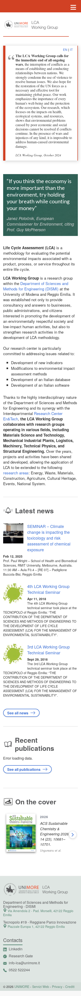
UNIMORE (21, 986)
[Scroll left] (8, 835)
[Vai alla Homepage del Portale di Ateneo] (16, 24)
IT (71, 50)
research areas (16, 473)
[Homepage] (46, 25)
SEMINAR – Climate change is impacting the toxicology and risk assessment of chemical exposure (48, 537)
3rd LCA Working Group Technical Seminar (48, 649)
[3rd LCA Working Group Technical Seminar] (13, 656)
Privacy (57, 986)
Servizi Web (40, 986)
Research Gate (21, 955)
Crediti (69, 986)
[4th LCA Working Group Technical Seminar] (13, 595)
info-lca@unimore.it (24, 962)
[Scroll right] (72, 835)
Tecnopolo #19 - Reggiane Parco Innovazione (39, 922)
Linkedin (15, 948)
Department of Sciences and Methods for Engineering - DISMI (35, 904)
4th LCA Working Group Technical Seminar (48, 589)
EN (65, 50)
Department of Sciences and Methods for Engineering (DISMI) (35, 286)
